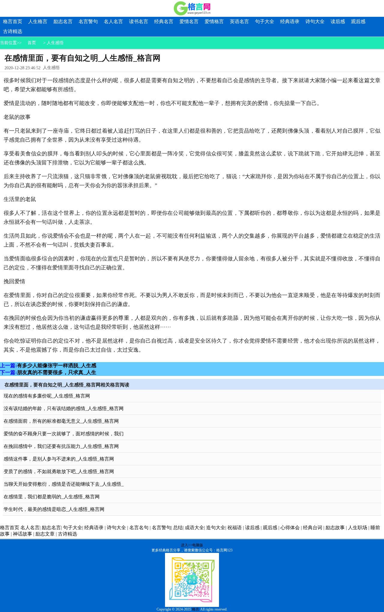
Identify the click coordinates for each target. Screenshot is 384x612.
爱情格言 (214, 21)
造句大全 (215, 527)
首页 (32, 42)
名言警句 (88, 21)
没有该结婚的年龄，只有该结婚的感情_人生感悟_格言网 (64, 408)
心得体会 (290, 527)
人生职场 (357, 527)
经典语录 (289, 21)
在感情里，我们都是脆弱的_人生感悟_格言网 (52, 496)
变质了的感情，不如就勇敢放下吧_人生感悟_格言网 (59, 471)
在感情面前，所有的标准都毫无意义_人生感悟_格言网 (61, 421)
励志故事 (335, 527)
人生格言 (37, 21)
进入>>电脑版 (192, 545)
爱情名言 (189, 21)
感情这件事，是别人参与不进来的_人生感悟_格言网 (59, 458)
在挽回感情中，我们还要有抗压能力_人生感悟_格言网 (61, 446)
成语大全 (194, 527)
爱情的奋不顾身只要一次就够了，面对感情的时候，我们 (64, 433)
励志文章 (45, 533)
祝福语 (234, 527)
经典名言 (163, 21)
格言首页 (12, 21)
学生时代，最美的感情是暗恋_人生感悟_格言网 (54, 509)
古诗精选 (12, 31)
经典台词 (312, 527)
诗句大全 (315, 21)
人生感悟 (55, 42)
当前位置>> (11, 42)
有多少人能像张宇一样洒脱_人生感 (56, 365)
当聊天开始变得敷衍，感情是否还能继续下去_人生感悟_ (64, 484)
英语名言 (239, 21)
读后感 (338, 21)
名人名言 (113, 21)
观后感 (358, 21)
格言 (195, 609)
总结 (178, 527)
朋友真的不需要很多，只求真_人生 (56, 372)
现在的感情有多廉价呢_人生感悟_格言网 (47, 395)
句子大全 (264, 21)
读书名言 (138, 21)
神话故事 (22, 533)
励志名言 (63, 21)
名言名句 (138, 527)
